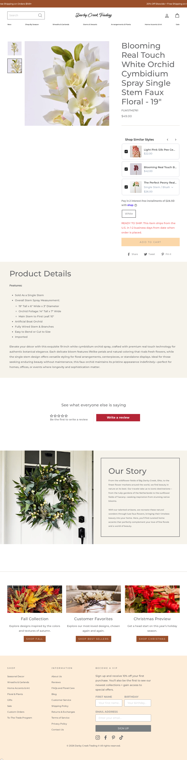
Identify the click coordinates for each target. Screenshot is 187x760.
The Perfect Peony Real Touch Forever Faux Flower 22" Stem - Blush (160, 182)
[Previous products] (168, 139)
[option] (67, 83)
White (129, 213)
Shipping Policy (59, 706)
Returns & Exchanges (63, 711)
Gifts (9, 700)
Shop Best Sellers (93, 639)
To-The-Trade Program (19, 717)
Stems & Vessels (90, 24)
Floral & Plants (15, 694)
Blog (54, 694)
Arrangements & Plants (121, 24)
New (9, 24)
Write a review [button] (118, 417)
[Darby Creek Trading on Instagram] (98, 737)
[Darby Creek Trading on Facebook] (105, 737)
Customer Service (61, 700)
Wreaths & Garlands (61, 24)
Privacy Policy (59, 723)
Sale (178, 24)
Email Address (107, 711)
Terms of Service (60, 717)
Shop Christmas (152, 639)
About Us (56, 676)
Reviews (56, 682)
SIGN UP (123, 728)
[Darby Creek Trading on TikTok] (121, 737)
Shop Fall (34, 639)
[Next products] (176, 139)
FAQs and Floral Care (63, 688)
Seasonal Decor (15, 676)
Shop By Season (32, 24)
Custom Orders (15, 711)
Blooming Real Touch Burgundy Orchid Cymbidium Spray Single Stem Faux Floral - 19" (160, 167)
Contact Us (57, 729)
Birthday (131, 696)
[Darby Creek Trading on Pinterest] (113, 737)
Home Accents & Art (153, 24)
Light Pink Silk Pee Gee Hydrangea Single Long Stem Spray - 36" (160, 149)
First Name (104, 696)
